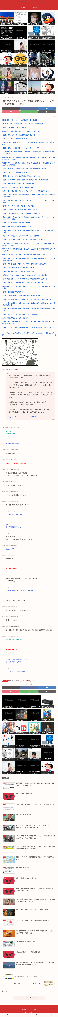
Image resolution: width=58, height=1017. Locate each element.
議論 (34, 680)
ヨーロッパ (12, 680)
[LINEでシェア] (29, 111)
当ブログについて (29, 1012)
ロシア (24, 680)
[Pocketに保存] (11, 111)
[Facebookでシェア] (29, 108)
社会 (29, 680)
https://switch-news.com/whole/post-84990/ (22, 417)
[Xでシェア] (11, 108)
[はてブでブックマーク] (47, 108)
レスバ (18, 680)
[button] (47, 111)
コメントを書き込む (29, 998)
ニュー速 (5, 680)
